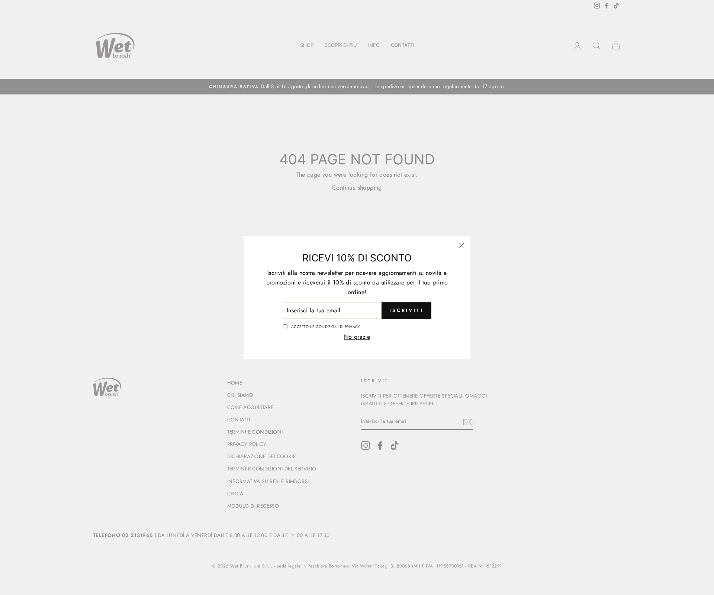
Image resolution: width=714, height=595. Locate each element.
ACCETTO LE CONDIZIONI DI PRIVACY (325, 326)
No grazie (357, 336)
